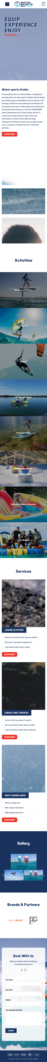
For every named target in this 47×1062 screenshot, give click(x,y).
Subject (8, 1000)
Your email (8, 990)
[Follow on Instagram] (25, 970)
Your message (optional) (13, 1010)
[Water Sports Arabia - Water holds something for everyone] (23, 4)
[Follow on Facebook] (21, 970)
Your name (9, 980)
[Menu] (7, 4)
